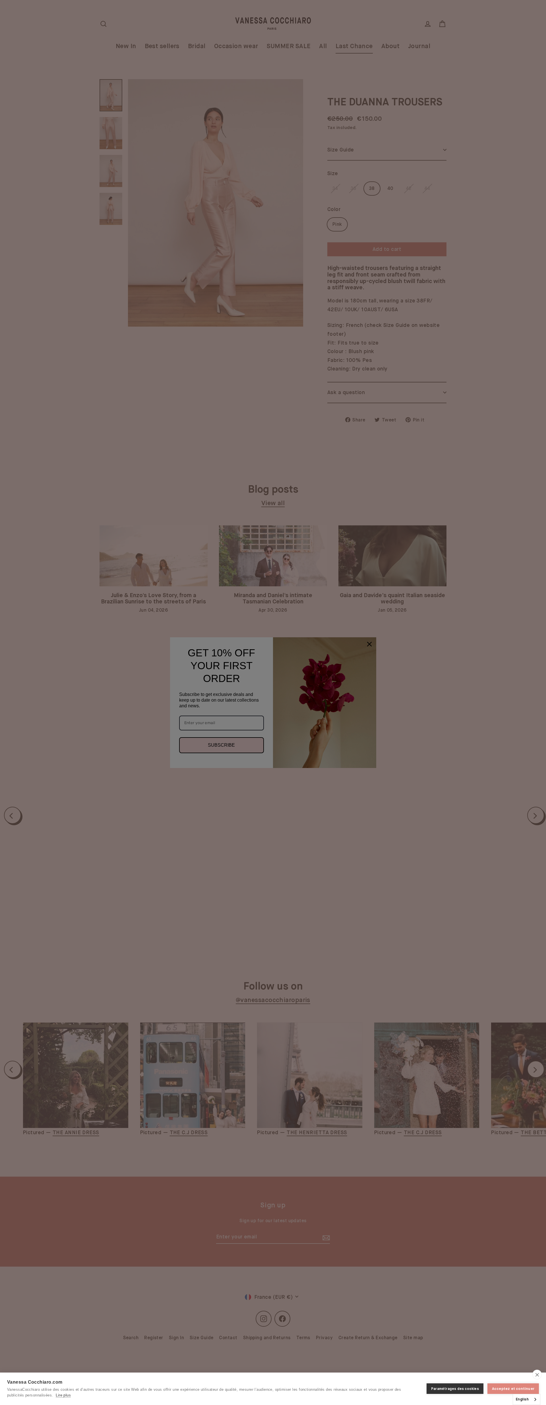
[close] (537, 1374)
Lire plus (63, 1395)
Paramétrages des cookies (455, 1389)
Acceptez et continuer (513, 1388)
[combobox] (526, 1399)
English (522, 1399)
